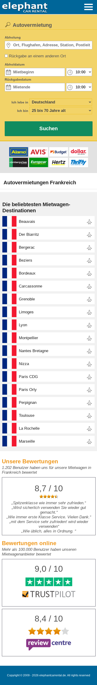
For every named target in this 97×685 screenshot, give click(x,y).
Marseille (27, 441)
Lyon (23, 325)
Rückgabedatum (18, 79)
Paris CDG (28, 376)
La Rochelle (29, 428)
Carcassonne (30, 286)
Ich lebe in (20, 102)
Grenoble (27, 299)
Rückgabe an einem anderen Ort (37, 56)
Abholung (13, 37)
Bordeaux (27, 273)
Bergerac (27, 247)
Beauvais (27, 221)
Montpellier (28, 338)
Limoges (26, 312)
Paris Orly (28, 389)
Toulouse (26, 415)
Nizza (24, 364)
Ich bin (22, 111)
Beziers (25, 260)
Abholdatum (14, 64)
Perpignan (27, 402)
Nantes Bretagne (33, 351)
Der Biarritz (29, 234)
